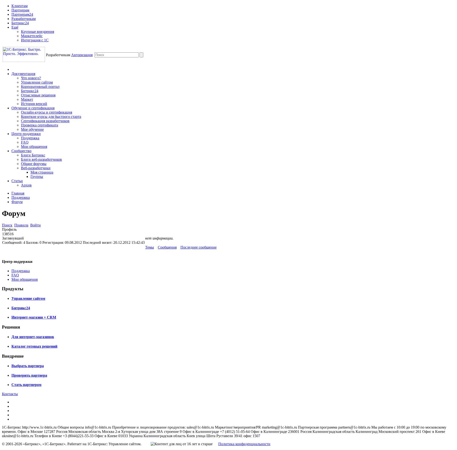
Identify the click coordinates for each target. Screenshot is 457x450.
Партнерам (20, 10)
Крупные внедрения (37, 32)
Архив (26, 185)
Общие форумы (33, 164)
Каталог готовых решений (34, 346)
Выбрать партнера (27, 366)
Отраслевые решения (38, 95)
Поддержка (30, 138)
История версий (34, 104)
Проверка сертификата (39, 125)
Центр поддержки (26, 134)
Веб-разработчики (35, 168)
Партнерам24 (22, 14)
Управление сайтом (37, 82)
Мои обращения (34, 147)
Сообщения (167, 247)
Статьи (17, 181)
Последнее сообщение (198, 247)
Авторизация (82, 55)
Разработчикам (23, 19)
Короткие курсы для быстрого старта (51, 117)
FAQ (25, 142)
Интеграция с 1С (35, 40)
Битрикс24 (20, 23)
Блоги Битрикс (33, 155)
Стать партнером (26, 385)
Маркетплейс (32, 36)
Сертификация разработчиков (45, 121)
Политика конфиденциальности (244, 444)
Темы (149, 247)
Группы (36, 177)
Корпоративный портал (40, 87)
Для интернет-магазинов (32, 337)
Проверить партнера (29, 375)
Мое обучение (32, 129)
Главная (17, 193)
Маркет (27, 99)
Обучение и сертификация (33, 108)
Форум (17, 202)
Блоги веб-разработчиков (41, 159)
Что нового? (31, 78)
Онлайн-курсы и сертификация (46, 112)
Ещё (14, 27)
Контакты (10, 394)
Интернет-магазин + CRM (33, 317)
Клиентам (19, 6)
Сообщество (21, 151)
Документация (23, 74)
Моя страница (41, 172)
